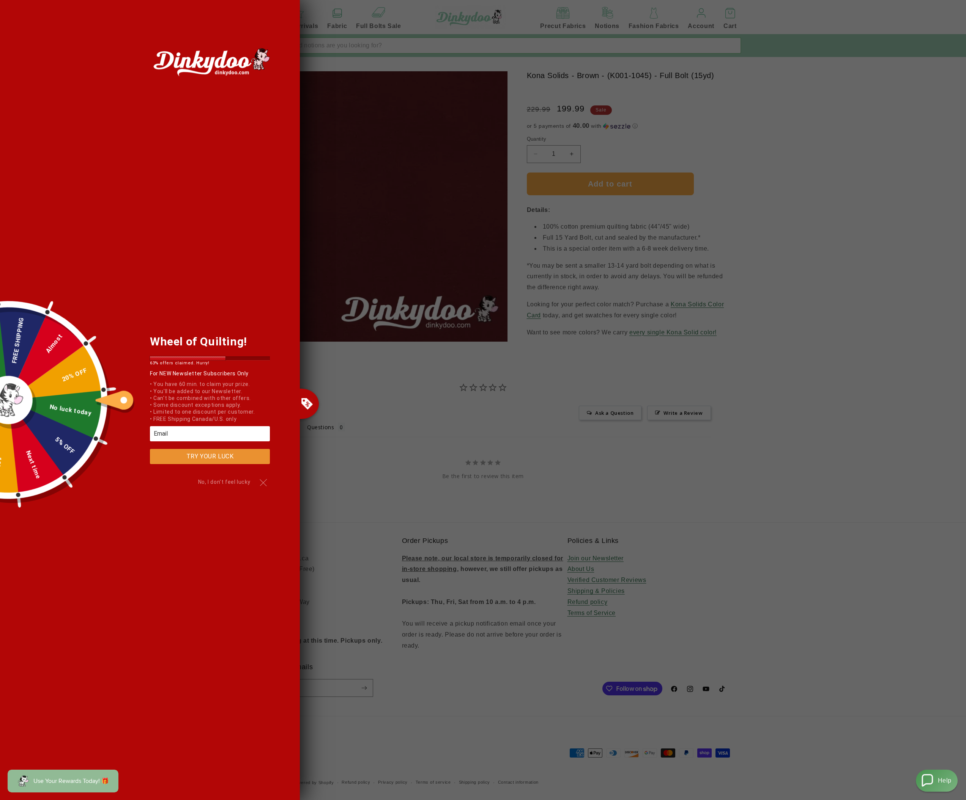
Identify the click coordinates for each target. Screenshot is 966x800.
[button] (937, 781)
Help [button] (945, 780)
